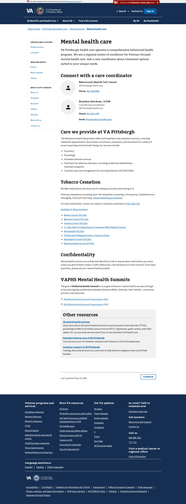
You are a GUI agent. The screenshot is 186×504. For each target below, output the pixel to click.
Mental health (32, 430)
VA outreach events (34, 447)
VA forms (64, 408)
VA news (98, 408)
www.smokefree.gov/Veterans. (108, 197)
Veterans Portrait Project (38, 495)
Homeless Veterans (34, 412)
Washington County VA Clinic (78, 239)
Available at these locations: (74, 209)
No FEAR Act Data (96, 491)
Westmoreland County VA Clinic (79, 243)
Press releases (101, 413)
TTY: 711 (133, 442)
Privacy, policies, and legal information (45, 491)
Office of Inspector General (121, 487)
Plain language (145, 487)
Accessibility (32, 487)
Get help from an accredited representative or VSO (73, 420)
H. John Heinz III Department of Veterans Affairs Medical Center (95, 227)
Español (29, 467)
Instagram (99, 427)
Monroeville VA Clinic (74, 231)
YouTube (98, 441)
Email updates (101, 418)
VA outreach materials (70, 444)
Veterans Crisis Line (138, 411)
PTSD (27, 425)
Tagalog (40, 467)
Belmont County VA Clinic (76, 219)
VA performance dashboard (133, 491)
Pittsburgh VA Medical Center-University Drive (86, 235)
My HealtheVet (151, 20)
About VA (67, 20)
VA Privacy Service (76, 491)
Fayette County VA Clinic (76, 223)
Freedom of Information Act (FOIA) (73, 487)
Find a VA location (137, 456)
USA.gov (113, 491)
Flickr (97, 436)
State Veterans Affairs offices (73, 430)
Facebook (99, 422)
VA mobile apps (67, 426)
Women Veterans (33, 416)
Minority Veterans (33, 421)
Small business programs (37, 443)
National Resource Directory (39, 452)
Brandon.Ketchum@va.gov (99, 119)
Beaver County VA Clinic (75, 215)
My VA (136, 20)
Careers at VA (66, 440)
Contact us (137, 11)
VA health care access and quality (76, 413)
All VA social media (103, 445)
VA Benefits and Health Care (41, 20)
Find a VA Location (88, 20)
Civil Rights (47, 487)
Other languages (55, 467)
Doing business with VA (71, 435)
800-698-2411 (135, 437)
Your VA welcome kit (69, 449)
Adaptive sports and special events (38, 437)
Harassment (99, 487)
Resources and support (140, 421)
